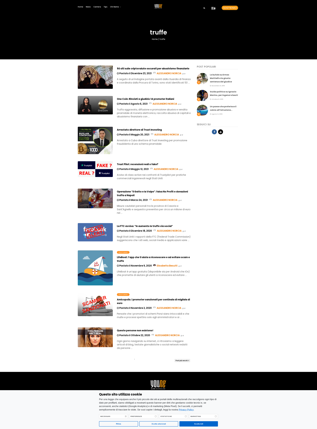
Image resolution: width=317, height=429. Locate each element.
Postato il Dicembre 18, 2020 (135, 230)
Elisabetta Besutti (167, 265)
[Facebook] (214, 131)
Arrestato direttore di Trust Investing (139, 129)
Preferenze (136, 416)
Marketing (196, 416)
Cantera (97, 7)
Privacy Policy (186, 409)
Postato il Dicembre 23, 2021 (135, 73)
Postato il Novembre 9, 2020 (135, 265)
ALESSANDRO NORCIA (169, 73)
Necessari (105, 416)
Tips (105, 7)
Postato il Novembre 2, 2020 (135, 308)
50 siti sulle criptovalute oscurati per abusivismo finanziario (153, 68)
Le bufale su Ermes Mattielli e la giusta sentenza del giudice (221, 78)
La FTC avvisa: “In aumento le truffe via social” (145, 226)
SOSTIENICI (230, 8)
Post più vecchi (182, 360)
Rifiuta (118, 424)
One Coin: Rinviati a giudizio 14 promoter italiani (145, 99)
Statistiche (166, 416)
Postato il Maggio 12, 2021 (134, 169)
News (88, 7)
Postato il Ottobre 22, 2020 (134, 335)
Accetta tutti (198, 424)
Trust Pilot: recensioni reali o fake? (137, 164)
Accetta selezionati (159, 424)
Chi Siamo (114, 7)
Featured (123, 252)
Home (80, 7)
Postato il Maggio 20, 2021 (134, 134)
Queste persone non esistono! (135, 330)
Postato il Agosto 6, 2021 (133, 103)
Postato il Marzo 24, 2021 (133, 200)
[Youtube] (220, 131)
